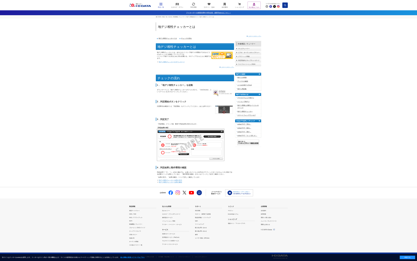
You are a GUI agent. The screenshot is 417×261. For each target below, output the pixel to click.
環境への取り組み (266, 217)
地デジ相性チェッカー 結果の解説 (170, 182)
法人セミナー (166, 210)
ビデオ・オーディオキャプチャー (248, 52)
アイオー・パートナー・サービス (172, 224)
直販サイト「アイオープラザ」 (237, 223)
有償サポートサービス (168, 234)
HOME (159, 16)
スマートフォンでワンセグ (246, 115)
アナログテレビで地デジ (245, 98)
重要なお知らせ (265, 224)
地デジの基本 (240, 74)
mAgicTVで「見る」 (244, 124)
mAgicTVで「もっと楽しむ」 (247, 135)
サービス (165, 229)
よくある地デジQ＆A (244, 85)
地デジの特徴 (242, 77)
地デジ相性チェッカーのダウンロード (172, 62)
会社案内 (263, 210)
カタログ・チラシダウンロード (171, 214)
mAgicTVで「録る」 (244, 128)
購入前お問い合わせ (201, 227)
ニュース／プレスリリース (268, 221)
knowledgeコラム (233, 214)
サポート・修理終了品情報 (203, 214)
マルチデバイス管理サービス (170, 241)
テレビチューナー (244, 48)
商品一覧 (164, 16)
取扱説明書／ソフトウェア (203, 217)
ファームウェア (199, 224)
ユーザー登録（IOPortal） (202, 238)
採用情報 (263, 214)
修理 (196, 234)
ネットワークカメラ (135, 231)
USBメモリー (133, 234)
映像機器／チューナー (246, 44)
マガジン (230, 210)
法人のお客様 (166, 206)
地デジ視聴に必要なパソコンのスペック (248, 106)
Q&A (196, 221)
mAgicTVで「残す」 (244, 132)
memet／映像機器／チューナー (176, 16)
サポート (198, 206)
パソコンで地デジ (243, 101)
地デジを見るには (242, 94)
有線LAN (131, 238)
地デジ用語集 (242, 89)
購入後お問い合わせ (201, 231)
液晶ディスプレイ (134, 210)
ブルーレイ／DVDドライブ (137, 227)
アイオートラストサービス (170, 244)
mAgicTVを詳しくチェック (245, 121)
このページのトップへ (227, 67)
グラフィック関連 (244, 56)
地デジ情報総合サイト (192, 16)
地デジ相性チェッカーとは (207, 16)
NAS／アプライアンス (135, 217)
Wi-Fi (130, 221)
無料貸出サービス (167, 217)
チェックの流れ (186, 38)
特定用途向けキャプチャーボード (248, 60)
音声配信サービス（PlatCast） (171, 237)
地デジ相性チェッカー (245, 111)
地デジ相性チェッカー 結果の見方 (170, 180)
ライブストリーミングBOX (246, 64)
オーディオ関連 (133, 241)
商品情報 (132, 206)
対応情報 (197, 210)
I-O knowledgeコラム (273, 3)
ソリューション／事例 (168, 221)
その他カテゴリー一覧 (135, 245)
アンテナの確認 (242, 81)
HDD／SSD (132, 214)
